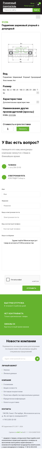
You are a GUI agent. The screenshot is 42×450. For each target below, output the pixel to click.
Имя (3, 189)
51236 (5, 22)
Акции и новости (10, 388)
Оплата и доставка (11, 402)
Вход (32, 3)
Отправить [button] (31, 288)
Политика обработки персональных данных (21, 395)
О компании (8, 384)
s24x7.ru (19, 432)
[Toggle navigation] (38, 17)
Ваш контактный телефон (11, 224)
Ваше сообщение (8, 235)
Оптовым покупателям (13, 392)
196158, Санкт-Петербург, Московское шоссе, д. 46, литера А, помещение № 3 (21, 414)
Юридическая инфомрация (14, 399)
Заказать (23, 129)
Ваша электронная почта (11, 212)
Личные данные (10, 373)
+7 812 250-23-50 (9, 420)
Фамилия (5, 201)
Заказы (7, 370)
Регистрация (29, 6)
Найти (36, 10)
